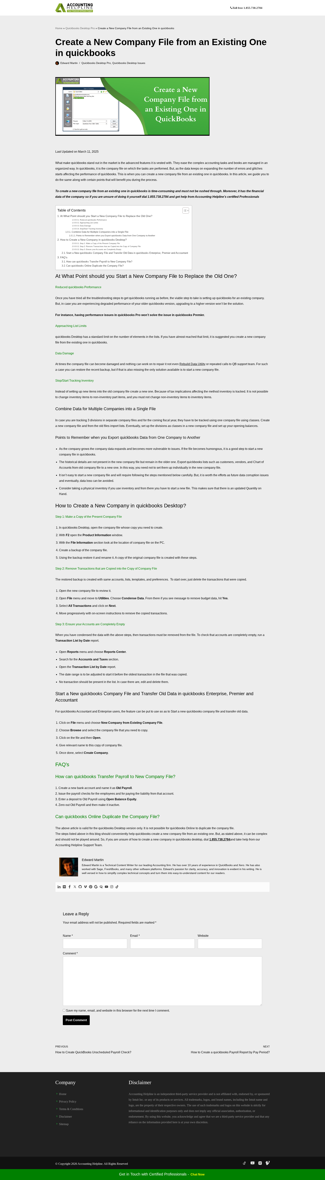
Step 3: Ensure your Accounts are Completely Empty (100, 249)
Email (135, 935)
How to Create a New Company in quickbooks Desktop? (93, 239)
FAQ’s (63, 257)
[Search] (266, 7)
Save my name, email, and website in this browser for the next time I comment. (118, 1010)
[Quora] (101, 887)
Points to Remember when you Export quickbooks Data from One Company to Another (115, 235)
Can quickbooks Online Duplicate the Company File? (95, 265)
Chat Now (197, 1174)
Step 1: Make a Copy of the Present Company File (100, 243)
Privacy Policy (67, 1101)
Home (58, 28)
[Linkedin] (59, 887)
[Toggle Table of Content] (184, 210)
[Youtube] (106, 887)
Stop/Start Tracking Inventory (91, 229)
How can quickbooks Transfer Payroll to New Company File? (99, 261)
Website (203, 935)
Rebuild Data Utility (192, 364)
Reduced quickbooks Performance (93, 220)
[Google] (96, 887)
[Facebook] (69, 887)
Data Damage (85, 226)
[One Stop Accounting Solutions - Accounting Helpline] (74, 7)
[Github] (80, 887)
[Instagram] (111, 887)
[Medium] (64, 887)
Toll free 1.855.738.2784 (247, 7)
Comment (70, 953)
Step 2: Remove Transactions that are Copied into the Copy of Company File (110, 246)
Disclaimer (65, 1116)
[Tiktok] (117, 887)
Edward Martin (69, 62)
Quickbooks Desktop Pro (80, 28)
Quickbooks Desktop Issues (128, 62)
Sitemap (64, 1124)
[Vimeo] (85, 887)
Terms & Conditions (71, 1109)
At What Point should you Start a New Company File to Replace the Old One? (106, 216)
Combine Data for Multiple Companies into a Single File (100, 232)
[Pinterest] (90, 887)
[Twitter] (75, 887)
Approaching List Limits (89, 223)
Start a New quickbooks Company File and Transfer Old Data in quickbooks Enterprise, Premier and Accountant (127, 253)
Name (68, 935)
